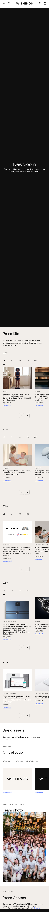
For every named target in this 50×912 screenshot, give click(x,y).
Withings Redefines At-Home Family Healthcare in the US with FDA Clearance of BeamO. (17, 473)
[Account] (39, 3)
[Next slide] (27, 415)
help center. (36, 908)
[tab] (4, 361)
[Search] (9, 3)
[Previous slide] (21, 415)
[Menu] (3, 3)
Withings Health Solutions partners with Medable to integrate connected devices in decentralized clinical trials (17, 699)
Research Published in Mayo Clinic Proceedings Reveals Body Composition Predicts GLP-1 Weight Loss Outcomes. (17, 397)
